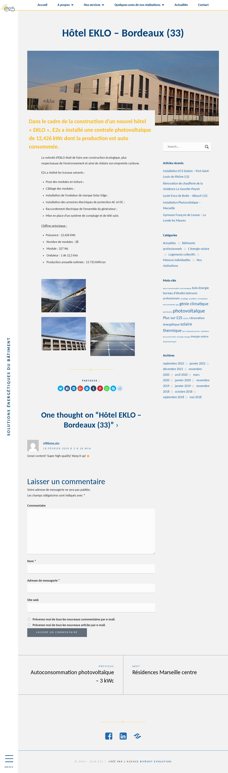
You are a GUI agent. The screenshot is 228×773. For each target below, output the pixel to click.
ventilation (205, 331)
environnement (169, 305)
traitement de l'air (192, 331)
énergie (187, 337)
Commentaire (36, 505)
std (183, 331)
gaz (177, 305)
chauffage (184, 299)
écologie (180, 337)
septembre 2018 (173, 397)
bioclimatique (185, 289)
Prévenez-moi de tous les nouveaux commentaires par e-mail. (74, 619)
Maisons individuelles (176, 260)
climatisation (202, 299)
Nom (31, 561)
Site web (33, 600)
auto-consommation (171, 289)
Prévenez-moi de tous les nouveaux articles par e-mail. (69, 625)
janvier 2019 (183, 386)
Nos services (92, 5)
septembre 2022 (173, 363)
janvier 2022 (197, 363)
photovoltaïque (189, 311)
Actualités (181, 5)
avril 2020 (181, 375)
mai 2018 (195, 397)
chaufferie (193, 299)
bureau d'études (174, 293)
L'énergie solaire (198, 249)
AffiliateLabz (51, 443)
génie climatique (193, 304)
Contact (203, 5)
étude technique (169, 342)
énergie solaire (199, 336)
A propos (64, 5)
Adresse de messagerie (43, 580)
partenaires (167, 312)
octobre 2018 (183, 392)
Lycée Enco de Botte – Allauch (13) (185, 196)
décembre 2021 (173, 369)
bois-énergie (200, 288)
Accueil (42, 5)
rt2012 (186, 319)
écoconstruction (169, 337)
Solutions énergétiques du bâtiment (9, 386)
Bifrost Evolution (156, 762)
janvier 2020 (183, 380)
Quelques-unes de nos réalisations (137, 5)
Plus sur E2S (172, 318)
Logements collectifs (182, 254)
